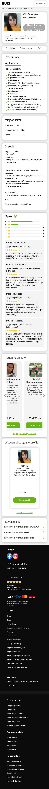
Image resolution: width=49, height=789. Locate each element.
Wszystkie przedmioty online (17, 717)
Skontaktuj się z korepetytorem (34, 27)
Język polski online (14, 781)
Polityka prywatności (14, 640)
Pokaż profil (36, 425)
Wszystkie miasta (13, 721)
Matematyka (11, 745)
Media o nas (11, 636)
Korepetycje (11, 709)
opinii (15, 589)
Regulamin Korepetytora (16, 648)
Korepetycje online (14, 706)
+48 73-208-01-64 (17, 564)
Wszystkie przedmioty (15, 713)
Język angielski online (15, 765)
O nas (9, 616)
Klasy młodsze (12, 741)
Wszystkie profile (25, 512)
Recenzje (10, 632)
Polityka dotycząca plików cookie (19, 655)
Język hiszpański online (15, 769)
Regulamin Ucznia (13, 652)
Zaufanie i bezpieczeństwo (17, 667)
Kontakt (9, 620)
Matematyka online (14, 761)
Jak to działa (11, 624)
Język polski (11, 749)
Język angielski (12, 737)
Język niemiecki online (15, 777)
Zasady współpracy (14, 644)
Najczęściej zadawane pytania (18, 628)
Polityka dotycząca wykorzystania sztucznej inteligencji (19, 661)
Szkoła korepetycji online (16, 725)
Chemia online (12, 773)
